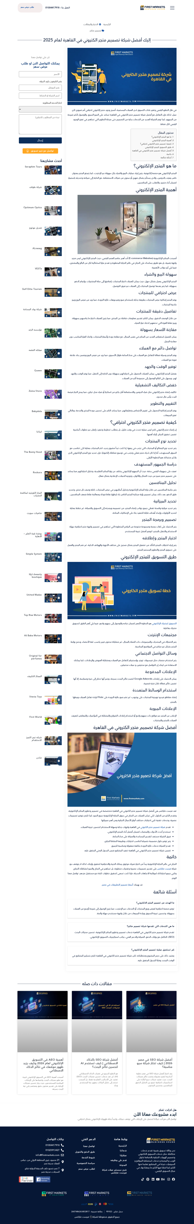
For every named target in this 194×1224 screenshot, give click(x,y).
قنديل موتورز (35, 228)
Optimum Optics (32, 207)
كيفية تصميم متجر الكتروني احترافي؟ (155, 143)
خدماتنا (123, 1150)
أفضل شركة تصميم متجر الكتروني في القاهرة (151, 150)
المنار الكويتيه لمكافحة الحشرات (31, 494)
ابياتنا (39, 432)
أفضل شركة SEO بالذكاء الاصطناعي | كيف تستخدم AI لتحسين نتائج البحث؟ (99, 1063)
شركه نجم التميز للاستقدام (34, 739)
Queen (38, 370)
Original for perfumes (35, 657)
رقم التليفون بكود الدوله (50, 81)
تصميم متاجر (96, 30)
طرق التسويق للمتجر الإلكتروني (158, 147)
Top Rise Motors (33, 615)
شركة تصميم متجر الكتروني (152, 827)
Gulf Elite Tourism (32, 289)
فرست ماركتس (164, 868)
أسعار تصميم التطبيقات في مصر (117, 884)
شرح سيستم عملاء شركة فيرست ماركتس (114, 1171)
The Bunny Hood (33, 452)
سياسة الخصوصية (86, 1163)
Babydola (37, 411)
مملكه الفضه (35, 350)
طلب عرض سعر (27, 7)
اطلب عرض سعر (86, 1169)
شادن (39, 758)
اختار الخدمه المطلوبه (52, 103)
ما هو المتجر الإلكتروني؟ (161, 137)
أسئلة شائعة (166, 157)
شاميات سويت (34, 513)
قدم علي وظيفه (118, 1160)
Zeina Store (35, 391)
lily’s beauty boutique (35, 576)
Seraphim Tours (33, 167)
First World (35, 717)
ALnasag (37, 248)
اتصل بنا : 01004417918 (57, 8)
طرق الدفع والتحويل (85, 1152)
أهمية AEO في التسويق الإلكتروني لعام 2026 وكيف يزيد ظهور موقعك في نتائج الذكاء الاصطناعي (43, 1065)
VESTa (38, 269)
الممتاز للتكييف (34, 676)
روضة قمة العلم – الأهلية (33, 535)
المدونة (123, 1165)
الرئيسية (122, 1146)
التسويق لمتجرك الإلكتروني (164, 623)
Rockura (37, 472)
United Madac (34, 595)
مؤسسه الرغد (35, 330)
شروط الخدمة (88, 1157)
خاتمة (169, 154)
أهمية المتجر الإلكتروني (161, 140)
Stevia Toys (35, 697)
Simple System (34, 554)
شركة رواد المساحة (32, 309)
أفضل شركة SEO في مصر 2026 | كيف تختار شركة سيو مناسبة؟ (154, 1063)
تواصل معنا (89, 1146)
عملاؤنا (123, 1155)
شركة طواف (35, 187)
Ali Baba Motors (33, 635)
